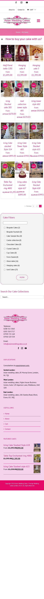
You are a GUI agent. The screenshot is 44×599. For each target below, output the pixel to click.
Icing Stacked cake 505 (7, 104)
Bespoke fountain (14, 232)
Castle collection (14, 240)
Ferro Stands (12, 257)
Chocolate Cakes (14, 244)
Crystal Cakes (13, 248)
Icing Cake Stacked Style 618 (36, 185)
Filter (22, 277)
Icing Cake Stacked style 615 (36, 146)
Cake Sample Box (14, 236)
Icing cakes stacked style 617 (22, 185)
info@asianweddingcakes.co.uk (15, 344)
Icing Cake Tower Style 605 (22, 146)
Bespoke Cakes (13, 227)
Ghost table (12, 261)
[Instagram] (22, 348)
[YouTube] (26, 348)
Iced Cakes (12, 269)
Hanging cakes (13, 265)
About (7, 419)
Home (7, 413)
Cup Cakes (12, 253)
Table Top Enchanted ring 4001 (7, 185)
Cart (6, 424)
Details (8, 56)
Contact (8, 429)
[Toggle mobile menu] (38, 20)
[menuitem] (11, 10)
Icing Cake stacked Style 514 (7, 146)
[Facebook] (18, 348)
